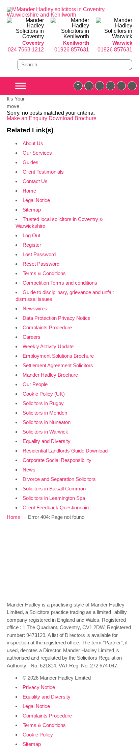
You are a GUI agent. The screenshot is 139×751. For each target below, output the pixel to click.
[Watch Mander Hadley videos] (121, 85)
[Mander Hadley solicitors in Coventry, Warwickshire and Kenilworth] (57, 15)
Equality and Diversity (47, 441)
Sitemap (32, 210)
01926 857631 (71, 49)
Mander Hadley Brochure (50, 375)
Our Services (37, 153)
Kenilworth (76, 43)
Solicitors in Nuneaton (47, 422)
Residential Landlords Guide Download (65, 451)
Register (32, 245)
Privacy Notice (39, 687)
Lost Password (39, 254)
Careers (31, 337)
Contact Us (35, 181)
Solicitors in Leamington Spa (54, 498)
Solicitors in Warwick (45, 432)
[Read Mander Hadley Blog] (88, 85)
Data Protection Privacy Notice (56, 318)
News (29, 469)
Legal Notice (36, 200)
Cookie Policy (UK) (44, 394)
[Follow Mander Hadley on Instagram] (110, 85)
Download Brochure (72, 118)
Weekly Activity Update (48, 346)
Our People (35, 384)
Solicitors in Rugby (43, 403)
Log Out (31, 235)
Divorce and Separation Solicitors (59, 479)
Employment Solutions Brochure (58, 356)
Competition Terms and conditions (60, 283)
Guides (30, 162)
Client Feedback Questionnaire (56, 507)
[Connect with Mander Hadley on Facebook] (78, 85)
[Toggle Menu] (20, 86)
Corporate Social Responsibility (57, 460)
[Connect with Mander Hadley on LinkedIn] (99, 85)
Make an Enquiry (28, 118)
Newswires (35, 308)
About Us (33, 143)
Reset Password (41, 264)
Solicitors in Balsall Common (54, 488)
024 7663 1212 (26, 49)
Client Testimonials (43, 172)
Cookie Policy (38, 734)
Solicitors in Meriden (45, 413)
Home (29, 191)
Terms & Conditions (44, 273)
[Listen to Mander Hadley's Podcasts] (132, 85)
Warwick (122, 43)
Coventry (33, 43)
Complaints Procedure (47, 327)
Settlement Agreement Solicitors (58, 365)
